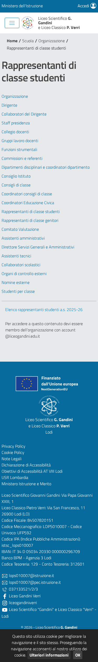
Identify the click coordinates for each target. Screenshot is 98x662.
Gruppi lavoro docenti (20, 140)
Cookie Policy (13, 452)
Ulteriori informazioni (49, 655)
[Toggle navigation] (12, 23)
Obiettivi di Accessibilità (22, 471)
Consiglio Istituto (16, 176)
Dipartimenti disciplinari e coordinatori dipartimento (46, 167)
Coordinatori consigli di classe (27, 194)
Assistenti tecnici (16, 256)
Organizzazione (51, 41)
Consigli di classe (16, 185)
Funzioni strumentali (19, 149)
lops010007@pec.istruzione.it (34, 582)
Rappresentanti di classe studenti (31, 211)
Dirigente (9, 105)
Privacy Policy (13, 446)
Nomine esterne (16, 282)
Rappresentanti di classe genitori (30, 220)
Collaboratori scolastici (21, 265)
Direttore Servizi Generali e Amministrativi (38, 247)
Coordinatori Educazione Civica (28, 202)
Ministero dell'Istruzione (22, 6)
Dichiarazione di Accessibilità (26, 465)
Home (12, 41)
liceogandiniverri (22, 602)
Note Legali (11, 458)
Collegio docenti (15, 132)
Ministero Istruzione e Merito (26, 484)
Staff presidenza (16, 123)
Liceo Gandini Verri (24, 596)
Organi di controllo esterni (24, 273)
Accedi (84, 6)
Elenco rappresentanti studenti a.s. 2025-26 (44, 309)
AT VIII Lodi (52, 471)
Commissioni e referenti (22, 158)
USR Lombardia (15, 477)
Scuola (28, 41)
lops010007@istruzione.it (31, 575)
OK (77, 655)
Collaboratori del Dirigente (24, 114)
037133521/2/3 (23, 589)
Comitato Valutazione (20, 229)
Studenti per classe (18, 291)
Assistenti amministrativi (23, 238)
